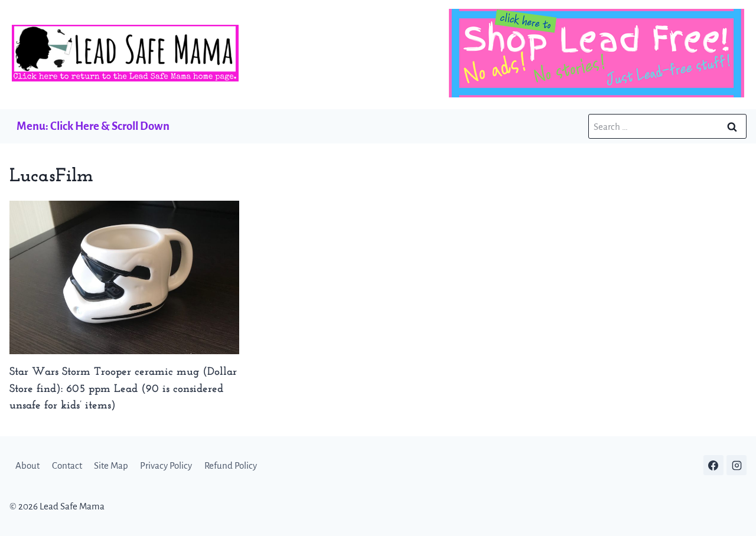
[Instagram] (736, 465)
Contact (67, 465)
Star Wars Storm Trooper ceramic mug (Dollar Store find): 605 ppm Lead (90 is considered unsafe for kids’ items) (123, 389)
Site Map (111, 465)
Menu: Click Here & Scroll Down (93, 126)
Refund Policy (230, 465)
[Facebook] (713, 465)
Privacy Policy (166, 465)
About (27, 465)
